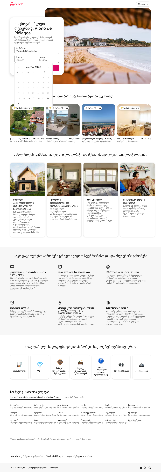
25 (24, 98)
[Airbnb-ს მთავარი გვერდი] (16, 4)
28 (38, 98)
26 (28, 98)
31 (18, 103)
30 (48, 98)
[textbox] (25, 59)
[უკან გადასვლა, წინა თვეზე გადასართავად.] (19, 67)
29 (43, 98)
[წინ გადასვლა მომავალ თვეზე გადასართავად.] (48, 67)
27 (33, 98)
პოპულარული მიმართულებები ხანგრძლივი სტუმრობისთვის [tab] (35, 397)
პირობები (54, 468)
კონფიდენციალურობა (37, 468)
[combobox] (36, 51)
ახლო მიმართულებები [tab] (74, 397)
